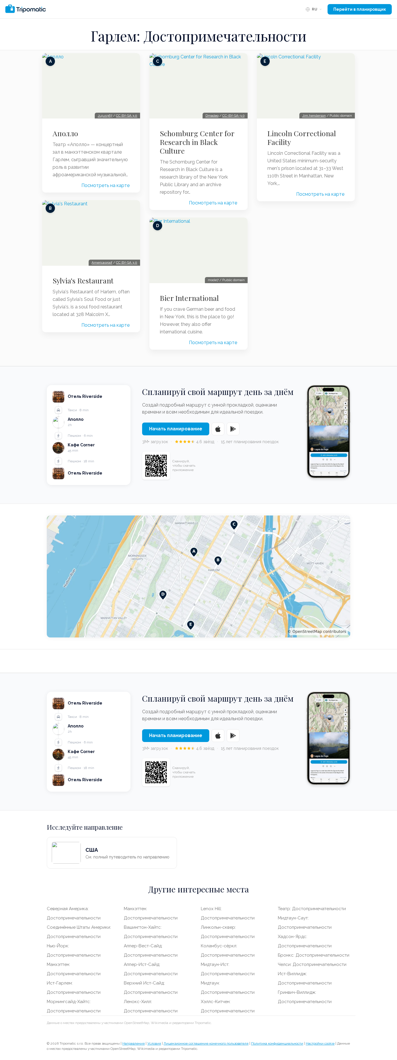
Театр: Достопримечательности (312, 908)
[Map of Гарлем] (198, 576)
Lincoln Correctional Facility (301, 137)
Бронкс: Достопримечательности (313, 955)
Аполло (65, 133)
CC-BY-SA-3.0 (233, 116)
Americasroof (102, 262)
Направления (133, 1043)
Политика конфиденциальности (277, 1043)
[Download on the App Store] (218, 429)
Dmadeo (212, 116)
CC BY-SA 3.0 (126, 116)
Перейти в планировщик (359, 9)
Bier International (189, 298)
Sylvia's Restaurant (83, 280)
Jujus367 (105, 116)
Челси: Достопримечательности (312, 964)
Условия (154, 1043)
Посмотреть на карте (105, 185)
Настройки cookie (320, 1043)
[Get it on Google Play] (233, 429)
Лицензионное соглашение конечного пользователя (206, 1043)
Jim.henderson (314, 116)
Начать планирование (175, 429)
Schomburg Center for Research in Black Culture (197, 142)
